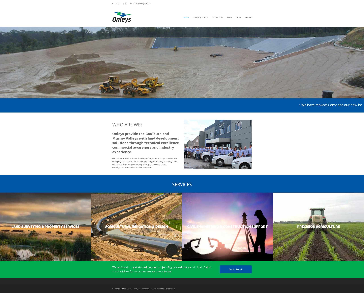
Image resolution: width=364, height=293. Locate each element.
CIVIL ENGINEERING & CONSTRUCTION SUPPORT (227, 227)
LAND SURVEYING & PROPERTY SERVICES (45, 227)
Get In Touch (236, 269)
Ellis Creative (170, 288)
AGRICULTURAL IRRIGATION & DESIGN (136, 227)
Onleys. (124, 288)
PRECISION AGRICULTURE (318, 227)
